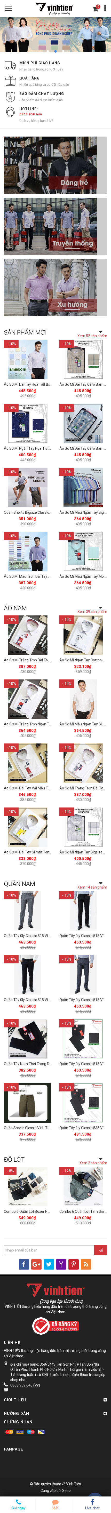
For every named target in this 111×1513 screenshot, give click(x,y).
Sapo (66, 1490)
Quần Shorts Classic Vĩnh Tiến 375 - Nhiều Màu (41, 1128)
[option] (55, 34)
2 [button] (55, 51)
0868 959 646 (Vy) (25, 1385)
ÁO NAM (15, 608)
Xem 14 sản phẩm (92, 887)
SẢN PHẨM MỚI (25, 332)
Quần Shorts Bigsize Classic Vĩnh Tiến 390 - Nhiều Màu (48, 512)
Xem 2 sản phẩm (93, 1163)
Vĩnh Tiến (73, 1484)
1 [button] (47, 51)
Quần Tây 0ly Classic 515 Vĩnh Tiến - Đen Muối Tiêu (45, 1000)
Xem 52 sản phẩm (92, 336)
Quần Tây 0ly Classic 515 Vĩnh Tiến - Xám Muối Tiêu (45, 936)
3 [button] (63, 51)
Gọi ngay (19, 1508)
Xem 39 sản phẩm (92, 611)
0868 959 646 (30, 114)
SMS (55, 1508)
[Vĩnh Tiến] (55, 8)
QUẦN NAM (19, 884)
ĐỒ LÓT (14, 1159)
